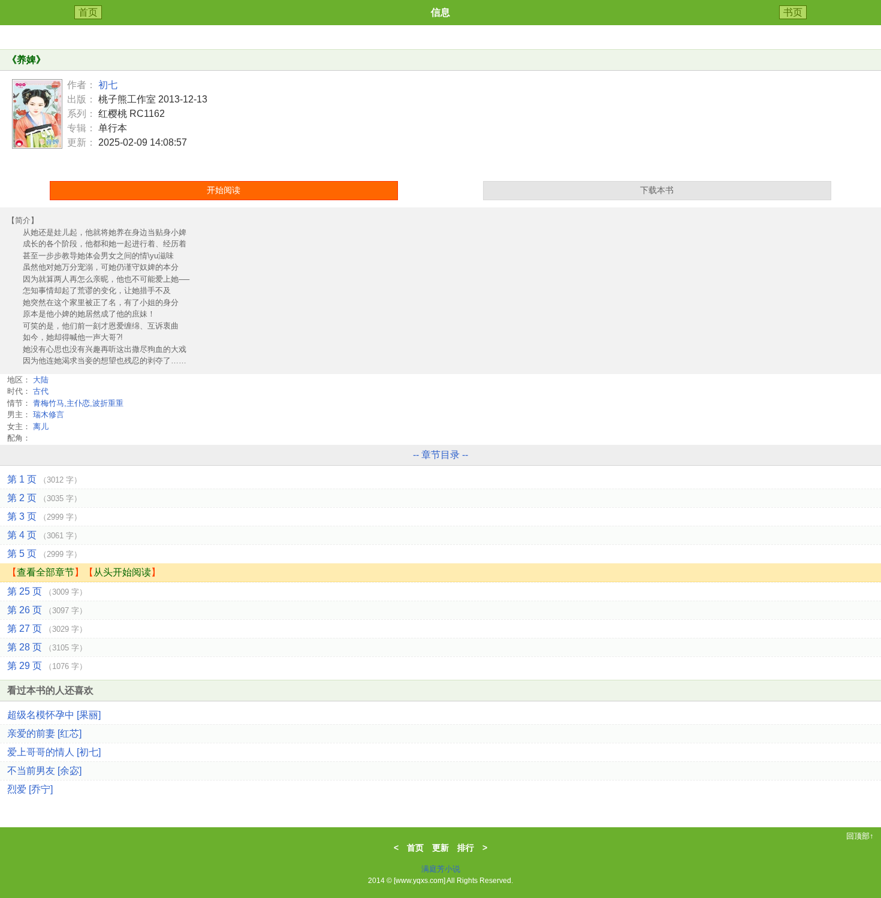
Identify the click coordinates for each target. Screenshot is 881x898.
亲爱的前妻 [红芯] (44, 733)
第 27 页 (47, 628)
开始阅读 (223, 190)
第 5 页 (44, 554)
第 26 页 (47, 610)
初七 (107, 85)
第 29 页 (47, 666)
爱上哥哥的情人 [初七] (54, 752)
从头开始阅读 (122, 572)
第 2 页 (44, 498)
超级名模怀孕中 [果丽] (54, 715)
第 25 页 (47, 591)
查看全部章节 (45, 572)
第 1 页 (44, 479)
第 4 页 (44, 535)
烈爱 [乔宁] (30, 789)
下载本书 (657, 190)
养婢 (26, 60)
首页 (88, 12)
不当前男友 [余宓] (44, 771)
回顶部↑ (860, 835)
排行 (465, 847)
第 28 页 (47, 647)
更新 (440, 847)
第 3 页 (44, 516)
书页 (792, 12)
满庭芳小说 (440, 868)
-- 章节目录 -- (440, 455)
